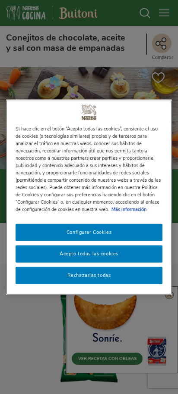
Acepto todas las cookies (89, 253)
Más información (128, 209)
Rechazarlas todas (89, 275)
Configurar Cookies (89, 232)
